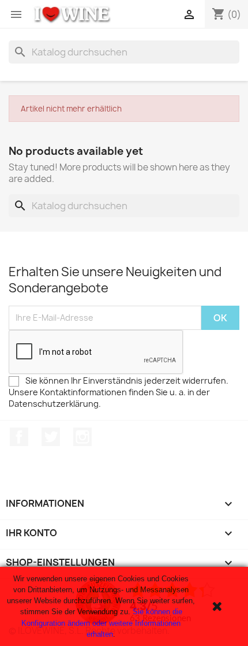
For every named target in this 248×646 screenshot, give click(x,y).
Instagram (82, 437)
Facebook (19, 437)
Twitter (51, 437)
